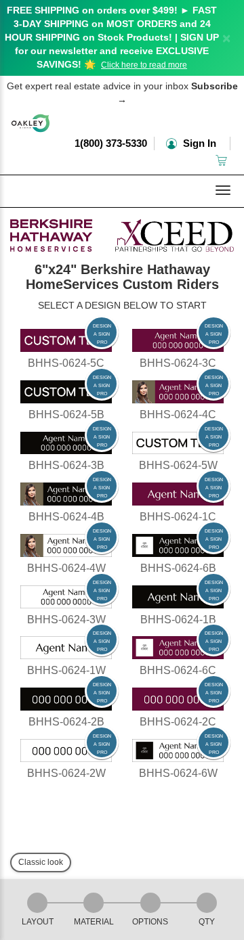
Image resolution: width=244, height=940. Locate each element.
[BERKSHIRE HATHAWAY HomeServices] (122, 232)
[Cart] (222, 160)
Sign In (198, 143)
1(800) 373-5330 (111, 143)
